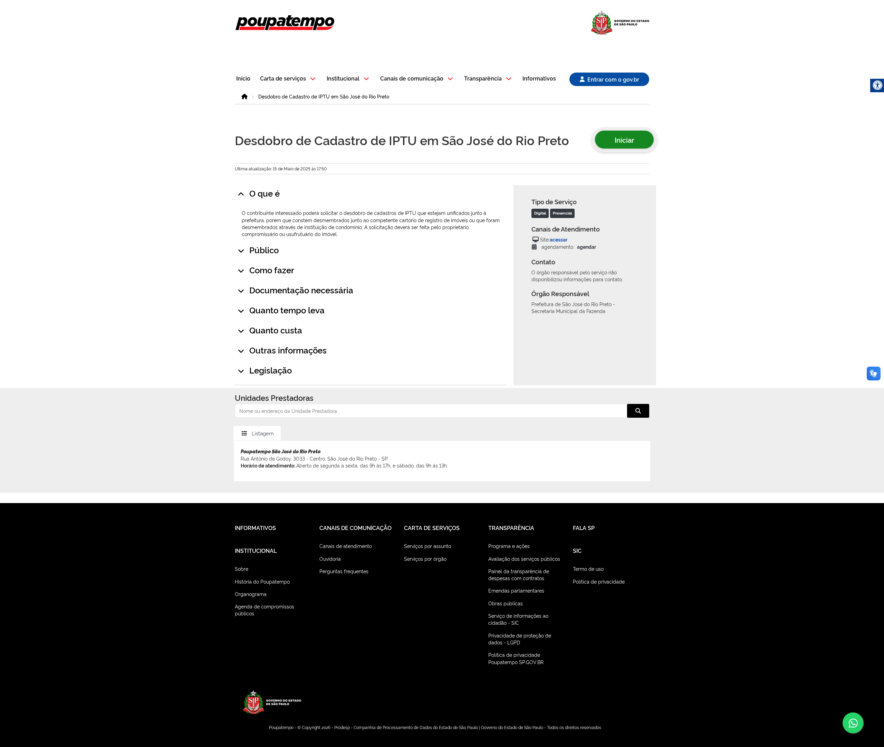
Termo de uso (588, 568)
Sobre (241, 568)
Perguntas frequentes (343, 571)
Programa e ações (509, 545)
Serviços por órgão (425, 558)
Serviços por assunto (427, 545)
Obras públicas (505, 603)
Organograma (251, 593)
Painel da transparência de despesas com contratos (518, 574)
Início (243, 78)
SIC (577, 550)
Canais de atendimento (345, 545)
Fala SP (584, 527)
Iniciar (624, 139)
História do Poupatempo (262, 581)
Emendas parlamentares (516, 590)
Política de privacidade (599, 581)
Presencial (562, 213)
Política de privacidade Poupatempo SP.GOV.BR (516, 658)
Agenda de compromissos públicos (264, 609)
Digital (540, 213)
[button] (289, 79)
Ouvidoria (330, 558)
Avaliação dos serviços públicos (524, 558)
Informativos (539, 78)
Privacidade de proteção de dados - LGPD (519, 638)
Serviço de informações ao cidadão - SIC (518, 619)
